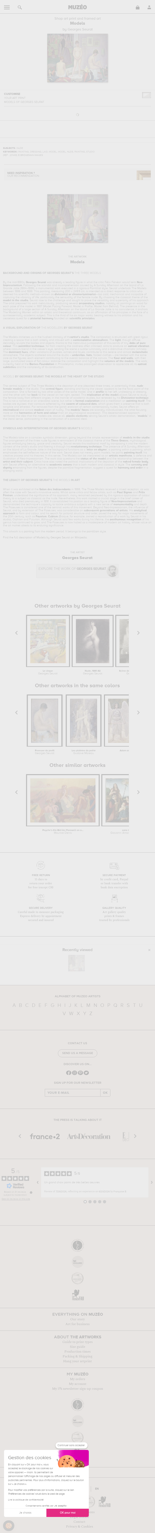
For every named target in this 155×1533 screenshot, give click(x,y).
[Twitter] (86, 1074)
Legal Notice (79, 1517)
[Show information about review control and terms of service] (31, 1192)
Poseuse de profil (44, 752)
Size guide (77, 1346)
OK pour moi (67, 1512)
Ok (105, 1092)
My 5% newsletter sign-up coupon (77, 1388)
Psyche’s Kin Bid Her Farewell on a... (62, 831)
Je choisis (25, 1512)
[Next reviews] (152, 1182)
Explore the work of (72, 569)
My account (77, 1384)
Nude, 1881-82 (92, 672)
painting (29, 531)
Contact (79, 1521)
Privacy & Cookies (79, 1526)
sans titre (127, 831)
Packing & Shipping (77, 1356)
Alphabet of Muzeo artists (78, 996)
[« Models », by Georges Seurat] (76, 963)
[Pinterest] (80, 1074)
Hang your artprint (77, 1361)
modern (50, 531)
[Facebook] (69, 1074)
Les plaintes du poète (84, 752)
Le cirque (48, 672)
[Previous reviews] (38, 1182)
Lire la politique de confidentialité (26, 1500)
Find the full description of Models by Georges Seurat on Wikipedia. (45, 537)
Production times (77, 1351)
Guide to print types (77, 1342)
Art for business (77, 1324)
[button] (8, 1525)
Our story (77, 1319)
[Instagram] (75, 1074)
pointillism (93, 531)
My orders (77, 1379)
